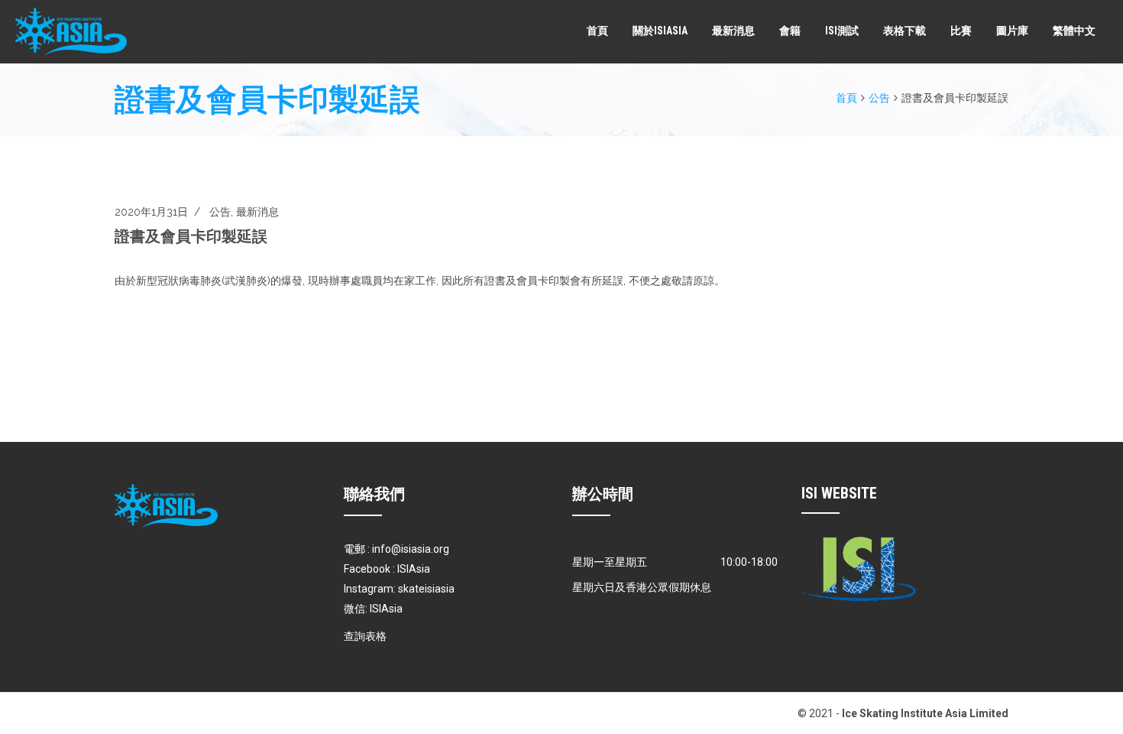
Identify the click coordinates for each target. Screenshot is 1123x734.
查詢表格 (365, 636)
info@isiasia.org (410, 549)
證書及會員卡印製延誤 (191, 236)
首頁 (597, 30)
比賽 (961, 30)
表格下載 (904, 30)
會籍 (790, 30)
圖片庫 (1012, 30)
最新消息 (733, 30)
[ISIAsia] (71, 32)
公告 (879, 98)
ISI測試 (842, 30)
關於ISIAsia (660, 30)
